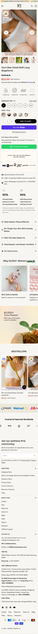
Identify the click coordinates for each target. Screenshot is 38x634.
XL (25, 105)
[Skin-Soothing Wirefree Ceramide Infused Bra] (14, 373)
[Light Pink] (26, 115)
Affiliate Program (7, 529)
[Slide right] (32, 32)
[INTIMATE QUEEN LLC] (6, 408)
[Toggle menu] (2, 6)
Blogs (3, 515)
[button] (6, 75)
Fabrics (3, 522)
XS (3, 105)
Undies (3, 501)
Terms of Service (7, 486)
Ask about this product (20, 146)
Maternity (4, 508)
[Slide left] (6, 32)
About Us (4, 512)
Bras (2, 505)
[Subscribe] (34, 455)
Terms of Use (26, 460)
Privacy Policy (6, 482)
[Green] (15, 115)
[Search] (32, 6)
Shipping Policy (6, 472)
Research (4, 526)
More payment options (19, 132)
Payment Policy (6, 479)
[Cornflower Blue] (20, 115)
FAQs (3, 493)
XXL (31, 105)
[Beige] (3, 115)
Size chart (33, 101)
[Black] (9, 115)
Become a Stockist (7, 489)
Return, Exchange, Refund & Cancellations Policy (18, 475)
